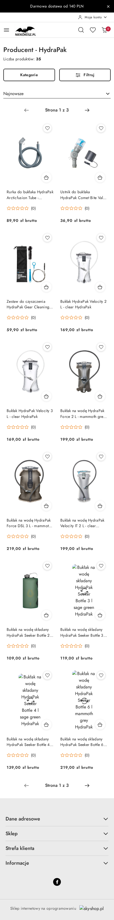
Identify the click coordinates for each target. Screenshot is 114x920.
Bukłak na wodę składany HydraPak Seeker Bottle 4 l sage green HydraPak (29, 741)
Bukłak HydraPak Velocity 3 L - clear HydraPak (30, 413)
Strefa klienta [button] (20, 848)
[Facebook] (57, 882)
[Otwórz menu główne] (6, 30)
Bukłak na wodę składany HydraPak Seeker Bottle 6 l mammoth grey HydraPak (82, 741)
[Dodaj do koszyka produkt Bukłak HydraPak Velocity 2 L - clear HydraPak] (100, 287)
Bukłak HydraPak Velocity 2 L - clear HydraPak (83, 304)
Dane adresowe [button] (23, 818)
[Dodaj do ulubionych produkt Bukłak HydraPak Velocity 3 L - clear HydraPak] (47, 347)
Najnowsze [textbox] (13, 93)
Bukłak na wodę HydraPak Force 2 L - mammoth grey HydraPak (82, 413)
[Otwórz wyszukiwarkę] (81, 29)
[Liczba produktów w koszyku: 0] (104, 29)
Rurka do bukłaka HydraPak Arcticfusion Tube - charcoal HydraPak (30, 194)
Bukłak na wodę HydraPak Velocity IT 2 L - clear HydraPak (82, 523)
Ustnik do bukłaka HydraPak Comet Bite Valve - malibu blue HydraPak (83, 194)
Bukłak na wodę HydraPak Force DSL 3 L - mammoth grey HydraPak (29, 523)
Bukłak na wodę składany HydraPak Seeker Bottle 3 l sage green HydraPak (82, 632)
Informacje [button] (17, 863)
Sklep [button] (12, 833)
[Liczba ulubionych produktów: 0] (93, 29)
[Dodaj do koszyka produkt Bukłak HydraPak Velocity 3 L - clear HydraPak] (46, 396)
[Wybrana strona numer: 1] (57, 110)
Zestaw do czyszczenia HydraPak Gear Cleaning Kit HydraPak (28, 304)
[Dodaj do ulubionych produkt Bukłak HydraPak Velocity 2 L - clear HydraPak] (101, 238)
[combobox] (57, 93)
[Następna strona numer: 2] (87, 110)
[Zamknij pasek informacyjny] (108, 6)
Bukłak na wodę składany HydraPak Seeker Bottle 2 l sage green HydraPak (29, 632)
